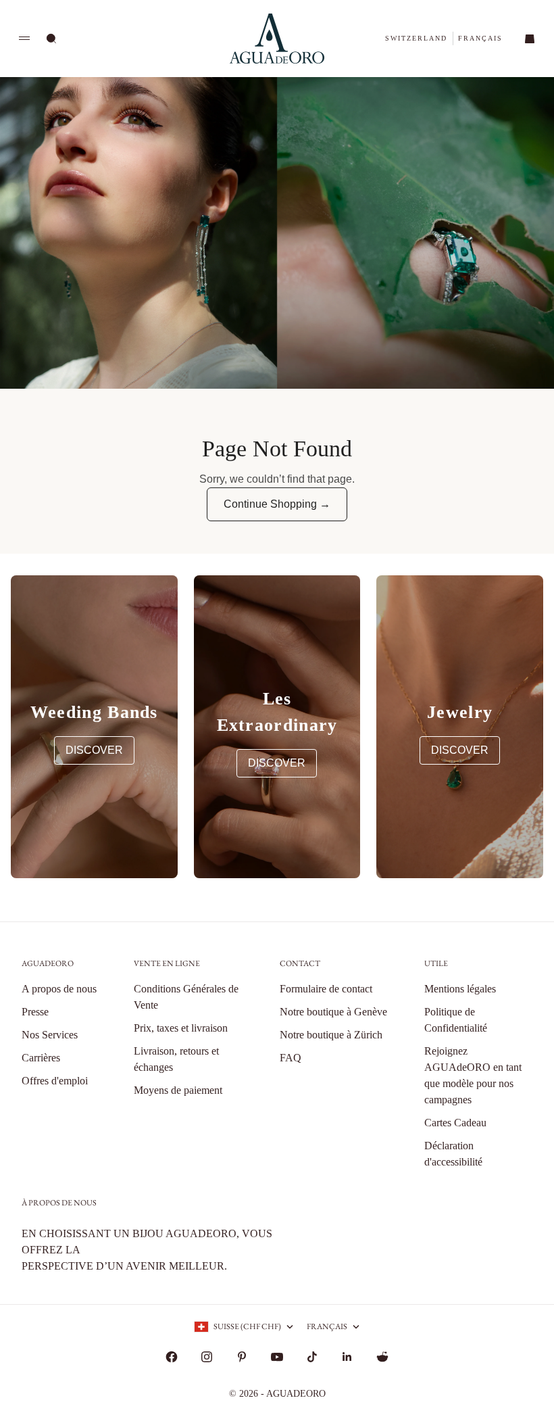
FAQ (290, 1057)
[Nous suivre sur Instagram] (206, 1357)
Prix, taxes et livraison (181, 1028)
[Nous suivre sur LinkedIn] (347, 1357)
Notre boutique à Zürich (331, 1034)
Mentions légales (460, 988)
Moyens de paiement (178, 1090)
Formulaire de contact (326, 988)
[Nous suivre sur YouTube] (277, 1357)
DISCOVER (94, 750)
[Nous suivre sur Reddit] (382, 1357)
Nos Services (50, 1034)
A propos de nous (59, 988)
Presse (35, 1011)
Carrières (41, 1057)
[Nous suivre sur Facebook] (171, 1357)
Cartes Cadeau (455, 1122)
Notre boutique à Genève (333, 1011)
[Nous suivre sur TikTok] (312, 1357)
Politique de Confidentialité (455, 1020)
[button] (416, 38)
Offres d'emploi (55, 1080)
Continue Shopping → (277, 504)
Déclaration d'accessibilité (453, 1154)
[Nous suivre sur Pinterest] (242, 1357)
